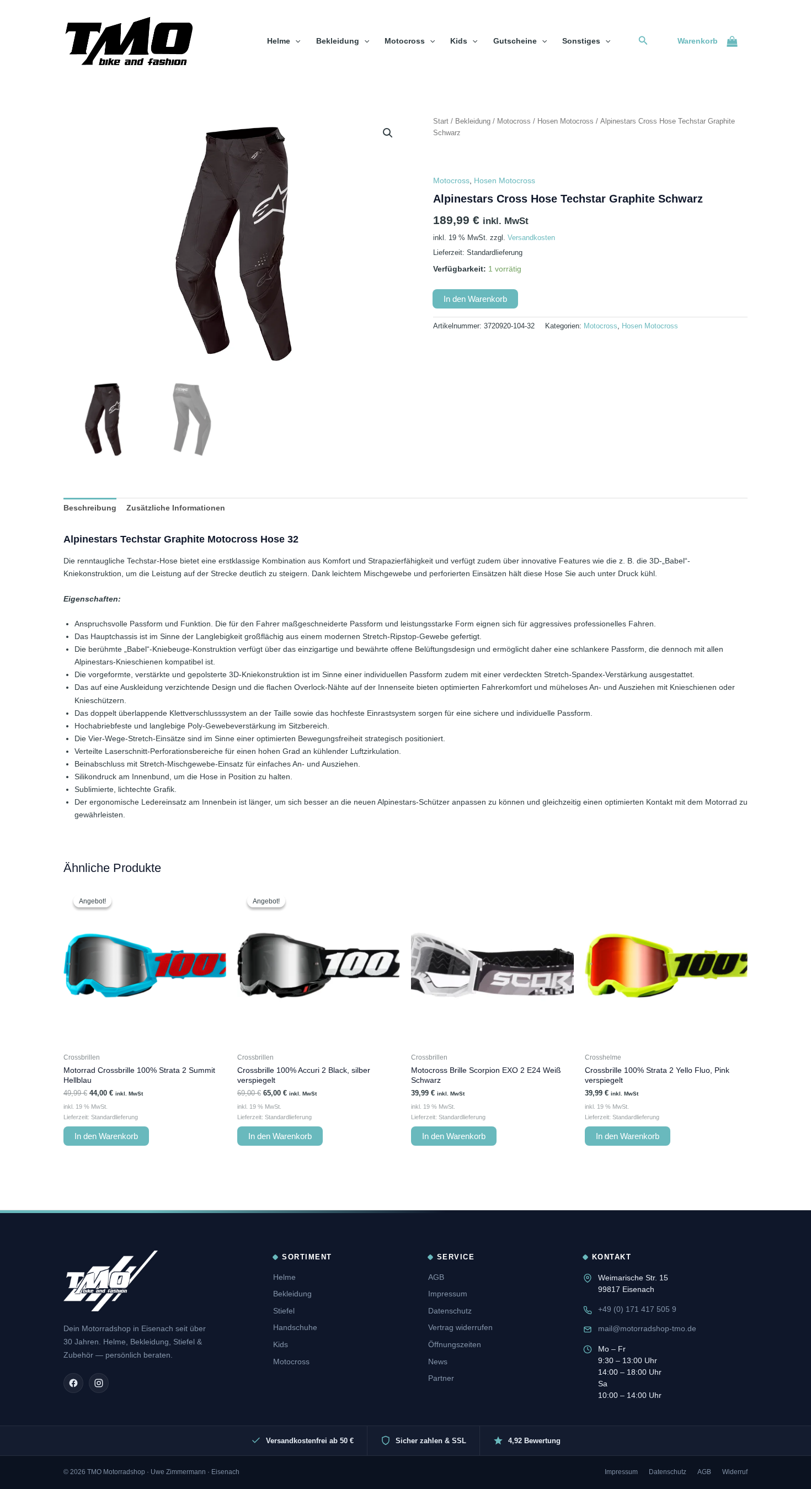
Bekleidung (337, 40)
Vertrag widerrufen (460, 1327)
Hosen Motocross (565, 121)
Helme (278, 40)
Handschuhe (295, 1327)
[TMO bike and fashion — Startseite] (110, 1281)
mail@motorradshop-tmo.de (647, 1328)
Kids (458, 40)
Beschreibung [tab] (89, 507)
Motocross (405, 40)
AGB (436, 1277)
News (437, 1361)
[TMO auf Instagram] (99, 1383)
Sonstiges (581, 40)
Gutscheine (515, 40)
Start (441, 121)
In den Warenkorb (475, 299)
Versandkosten (531, 238)
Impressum (447, 1293)
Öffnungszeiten (454, 1344)
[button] (295, 41)
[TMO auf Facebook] (73, 1383)
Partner (441, 1378)
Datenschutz (450, 1310)
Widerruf (735, 1472)
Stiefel (284, 1310)
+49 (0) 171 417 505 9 (637, 1309)
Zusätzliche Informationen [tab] (175, 507)
